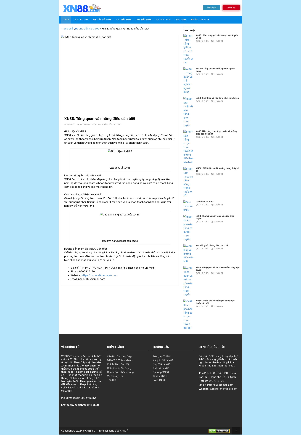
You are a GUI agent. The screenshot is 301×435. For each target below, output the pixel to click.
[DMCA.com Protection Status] (219, 430)
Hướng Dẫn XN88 (200, 19)
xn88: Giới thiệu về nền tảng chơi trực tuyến (217, 98)
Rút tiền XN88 (143, 19)
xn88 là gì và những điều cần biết (212, 245)
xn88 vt (71, 124)
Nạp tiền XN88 (123, 19)
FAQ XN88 (159, 380)
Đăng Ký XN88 (81, 19)
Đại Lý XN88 (180, 19)
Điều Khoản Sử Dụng (119, 368)
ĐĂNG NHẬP (212, 8)
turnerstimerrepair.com (223, 388)
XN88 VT (91, 430)
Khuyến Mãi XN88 (102, 19)
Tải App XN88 (163, 19)
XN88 (66, 19)
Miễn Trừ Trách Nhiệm (120, 360)
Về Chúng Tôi (115, 376)
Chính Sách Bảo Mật (119, 364)
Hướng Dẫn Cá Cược (87, 28)
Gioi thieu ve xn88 (205, 201)
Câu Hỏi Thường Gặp (119, 356)
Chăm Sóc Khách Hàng (120, 372)
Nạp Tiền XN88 (161, 364)
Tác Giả (111, 380)
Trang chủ (67, 28)
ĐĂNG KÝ (231, 8)
